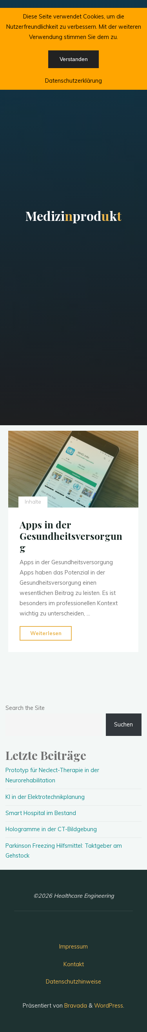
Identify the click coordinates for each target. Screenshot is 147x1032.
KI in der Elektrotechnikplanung (45, 796)
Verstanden (74, 59)
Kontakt (74, 964)
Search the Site (25, 707)
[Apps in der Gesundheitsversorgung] (73, 469)
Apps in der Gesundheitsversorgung (71, 536)
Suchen (123, 724)
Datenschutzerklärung (73, 80)
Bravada (75, 1005)
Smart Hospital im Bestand (40, 813)
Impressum (73, 946)
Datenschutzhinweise (73, 981)
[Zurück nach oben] (116, 1001)
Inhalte (33, 502)
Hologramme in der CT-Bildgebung (51, 829)
